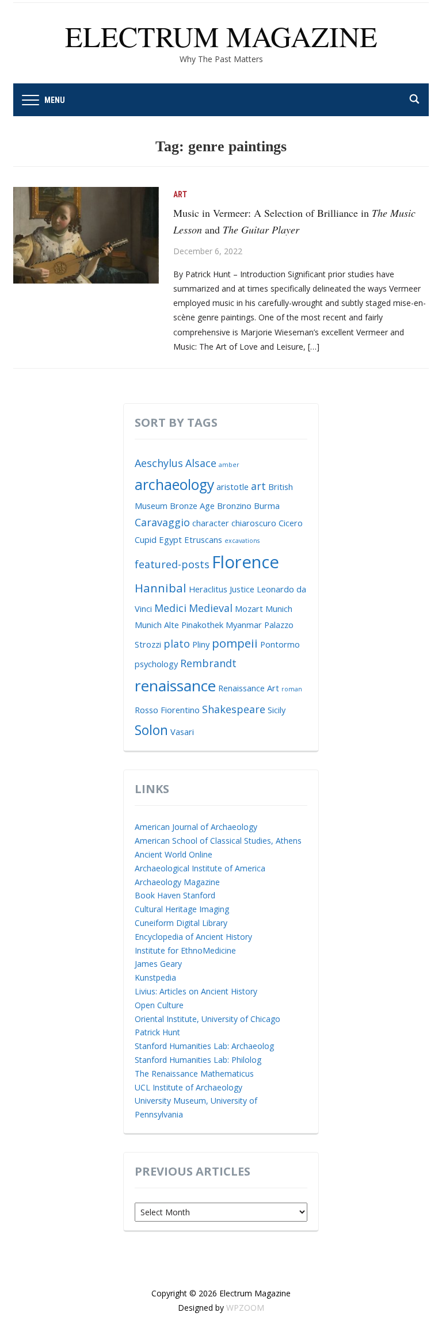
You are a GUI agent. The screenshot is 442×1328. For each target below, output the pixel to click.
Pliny (200, 644)
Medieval (211, 608)
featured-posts (172, 564)
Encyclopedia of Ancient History (193, 936)
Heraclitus (208, 589)
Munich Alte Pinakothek (179, 624)
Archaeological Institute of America (200, 868)
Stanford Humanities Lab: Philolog (198, 1059)
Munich (278, 608)
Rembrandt (208, 663)
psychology (156, 663)
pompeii (235, 643)
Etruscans (203, 539)
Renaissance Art (248, 688)
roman (291, 689)
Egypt (170, 539)
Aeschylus (159, 463)
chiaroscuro (253, 523)
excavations (242, 541)
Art (180, 194)
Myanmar (244, 624)
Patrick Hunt (157, 1032)
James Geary (158, 963)
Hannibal (160, 588)
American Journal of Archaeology (196, 826)
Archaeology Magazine (177, 882)
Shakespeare (233, 709)
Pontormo (280, 644)
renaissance (175, 685)
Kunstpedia (155, 977)
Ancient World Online (173, 854)
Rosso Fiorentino (167, 709)
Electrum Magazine (221, 36)
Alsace (200, 463)
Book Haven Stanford (175, 895)
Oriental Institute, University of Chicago (207, 1018)
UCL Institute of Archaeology (188, 1087)
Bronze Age (192, 505)
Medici (170, 608)
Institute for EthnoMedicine (185, 950)
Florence (245, 561)
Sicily (276, 709)
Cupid (146, 539)
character (210, 523)
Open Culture (159, 1005)
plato (176, 643)
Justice (242, 589)
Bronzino (234, 505)
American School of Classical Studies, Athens (218, 840)
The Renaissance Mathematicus (194, 1073)
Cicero (291, 523)
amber (229, 465)
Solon (151, 730)
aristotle (232, 486)
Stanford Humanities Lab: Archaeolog (204, 1045)
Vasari (182, 731)
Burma (267, 505)
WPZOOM (245, 1307)
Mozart (249, 608)
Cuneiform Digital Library (181, 922)
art (258, 486)
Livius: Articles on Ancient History (196, 991)
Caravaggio (162, 522)
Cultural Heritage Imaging (182, 909)
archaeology (174, 484)
